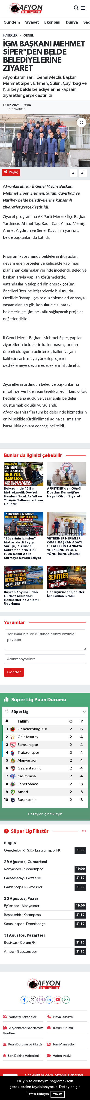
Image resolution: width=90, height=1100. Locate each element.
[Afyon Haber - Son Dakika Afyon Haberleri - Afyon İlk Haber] (27, 8)
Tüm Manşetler (63, 1044)
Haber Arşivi (62, 1055)
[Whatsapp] (66, 1000)
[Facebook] (24, 1000)
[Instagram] (41, 1000)
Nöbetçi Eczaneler (22, 1017)
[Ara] (76, 8)
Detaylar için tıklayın (45, 814)
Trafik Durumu (62, 1028)
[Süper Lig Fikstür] (84, 831)
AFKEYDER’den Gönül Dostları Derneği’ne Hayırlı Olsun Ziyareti (64, 492)
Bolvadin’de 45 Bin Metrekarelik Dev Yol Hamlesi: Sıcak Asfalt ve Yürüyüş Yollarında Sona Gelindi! (23, 496)
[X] (32, 1000)
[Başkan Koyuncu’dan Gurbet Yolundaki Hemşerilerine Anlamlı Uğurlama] (23, 577)
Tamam (57, 1094)
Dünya (72, 22)
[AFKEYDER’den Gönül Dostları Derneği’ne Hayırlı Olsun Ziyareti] (66, 474)
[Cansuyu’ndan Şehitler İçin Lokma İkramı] (66, 577)
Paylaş (13, 172)
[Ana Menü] (83, 8)
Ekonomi (52, 22)
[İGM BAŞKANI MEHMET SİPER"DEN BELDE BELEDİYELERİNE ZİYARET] (45, 140)
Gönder (14, 672)
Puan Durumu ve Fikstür (25, 1044)
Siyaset (32, 22)
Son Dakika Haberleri (23, 1055)
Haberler (10, 35)
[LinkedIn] (49, 1000)
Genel (28, 35)
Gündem (11, 22)
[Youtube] (57, 1000)
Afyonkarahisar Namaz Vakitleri (23, 1030)
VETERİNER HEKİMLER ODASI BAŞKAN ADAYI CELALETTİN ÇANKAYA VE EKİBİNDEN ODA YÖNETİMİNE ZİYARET (64, 546)
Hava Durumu (63, 1017)
